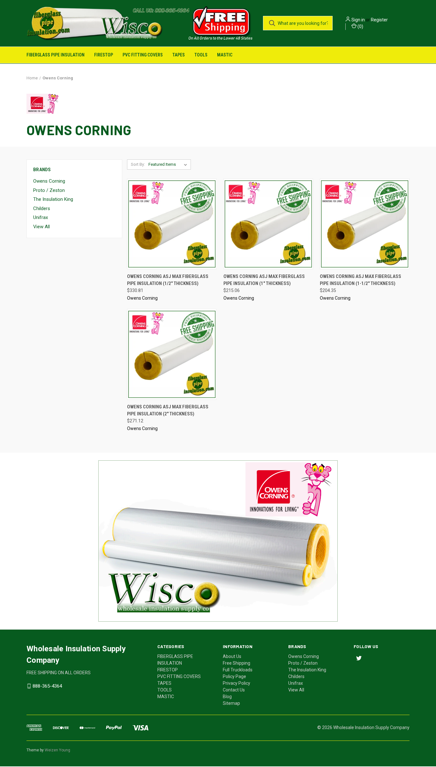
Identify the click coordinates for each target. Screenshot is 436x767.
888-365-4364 (47, 686)
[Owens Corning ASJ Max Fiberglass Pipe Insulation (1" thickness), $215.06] (268, 223)
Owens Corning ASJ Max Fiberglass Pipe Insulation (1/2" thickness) (167, 279)
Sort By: (138, 164)
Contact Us (234, 689)
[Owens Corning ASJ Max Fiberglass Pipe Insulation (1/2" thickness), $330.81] (171, 223)
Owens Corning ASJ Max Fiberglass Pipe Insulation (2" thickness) (167, 410)
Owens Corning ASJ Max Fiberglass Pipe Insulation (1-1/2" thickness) (360, 279)
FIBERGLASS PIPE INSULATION (55, 54)
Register (379, 19)
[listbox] (169, 164)
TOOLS (200, 54)
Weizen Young (57, 750)
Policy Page (234, 676)
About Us (232, 656)
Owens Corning (49, 181)
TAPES (178, 54)
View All (41, 226)
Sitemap (231, 702)
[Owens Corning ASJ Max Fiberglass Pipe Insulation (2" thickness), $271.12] (171, 354)
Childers (41, 208)
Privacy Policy (236, 682)
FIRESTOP (103, 54)
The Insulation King (53, 199)
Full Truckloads (237, 669)
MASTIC (224, 54)
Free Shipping (236, 662)
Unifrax (40, 217)
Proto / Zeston (49, 190)
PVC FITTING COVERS (143, 54)
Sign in (358, 19)
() (360, 26)
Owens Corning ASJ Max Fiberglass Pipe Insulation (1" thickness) (264, 279)
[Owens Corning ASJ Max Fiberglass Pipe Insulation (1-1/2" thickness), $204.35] (364, 223)
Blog (227, 696)
